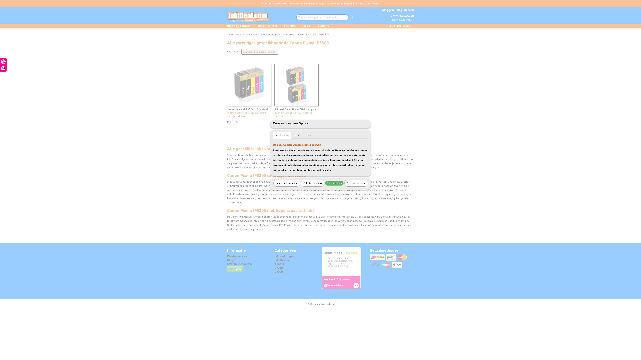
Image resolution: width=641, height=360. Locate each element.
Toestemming (282, 135)
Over (308, 135)
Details (297, 135)
